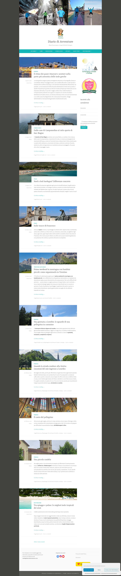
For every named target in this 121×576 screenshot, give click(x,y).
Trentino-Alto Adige (40, 267)
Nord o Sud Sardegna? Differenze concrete (52, 181)
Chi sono (33, 51)
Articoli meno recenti (39, 542)
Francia (36, 319)
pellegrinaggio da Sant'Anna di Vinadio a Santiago (53, 342)
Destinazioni (86, 51)
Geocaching (49, 51)
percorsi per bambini (47, 298)
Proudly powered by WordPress (51, 573)
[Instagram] (60, 556)
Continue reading (39, 103)
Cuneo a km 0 (59, 51)
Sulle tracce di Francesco (44, 226)
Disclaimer (78, 557)
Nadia (30, 139)
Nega (99, 570)
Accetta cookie (88, 570)
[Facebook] (58, 556)
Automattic (75, 573)
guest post (39, 106)
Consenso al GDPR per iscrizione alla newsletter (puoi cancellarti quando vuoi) (88, 123)
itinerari (39, 155)
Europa (36, 71)
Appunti (68, 51)
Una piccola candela (42, 460)
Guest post (76, 51)
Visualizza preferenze (111, 570)
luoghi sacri (43, 155)
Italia (35, 179)
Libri (41, 51)
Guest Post (29, 83)
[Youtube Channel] (63, 556)
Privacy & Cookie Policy (81, 554)
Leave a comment (47, 106)
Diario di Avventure (60, 41)
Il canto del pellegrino (43, 417)
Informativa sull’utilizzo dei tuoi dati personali (92, 573)
